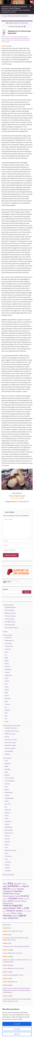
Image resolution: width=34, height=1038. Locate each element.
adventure (18, 884)
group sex (5, 898)
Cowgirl (7, 672)
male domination (8, 903)
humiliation (26, 898)
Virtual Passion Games (11, 627)
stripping (19, 913)
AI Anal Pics (8, 637)
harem (20, 898)
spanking (13, 913)
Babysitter (20, 36)
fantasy (17, 894)
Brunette (7, 666)
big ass (26, 886)
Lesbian (7, 824)
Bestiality (7, 769)
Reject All (17, 1034)
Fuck (6, 684)
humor (5, 901)
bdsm (20, 886)
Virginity (7, 867)
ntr (23, 908)
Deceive (7, 783)
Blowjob (26, 36)
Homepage (4, 16)
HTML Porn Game (10, 734)
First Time (8, 804)
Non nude (7, 698)
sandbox (19, 911)
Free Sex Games (9, 610)
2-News (5, 631)
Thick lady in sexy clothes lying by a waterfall (16, 946)
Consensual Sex (5, 38)
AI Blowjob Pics (9, 640)
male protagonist (12, 905)
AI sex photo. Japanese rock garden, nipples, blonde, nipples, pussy (16, 939)
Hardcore (3, 40)
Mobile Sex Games (10, 613)
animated (12, 886)
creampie (17, 891)
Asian (6, 652)
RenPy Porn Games (10, 742)
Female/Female (9, 798)
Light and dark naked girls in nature (13, 975)
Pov (6, 707)
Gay (6, 807)
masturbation (9, 908)
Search (5, 589)
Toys (6, 859)
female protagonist (8, 896)
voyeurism (13, 918)
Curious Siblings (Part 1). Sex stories (13, 968)
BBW (6, 658)
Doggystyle (8, 675)
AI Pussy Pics (9, 646)
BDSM (6, 661)
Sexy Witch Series (10, 622)
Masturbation (17, 40)
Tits (6, 718)
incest (10, 901)
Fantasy (7, 681)
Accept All (17, 1024)
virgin (5, 918)
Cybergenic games (10, 607)
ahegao (24, 883)
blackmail (13, 889)
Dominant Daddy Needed (16, 26)
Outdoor (7, 704)
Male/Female (10, 40)
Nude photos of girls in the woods (13, 931)
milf (19, 908)
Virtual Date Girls (10, 624)
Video (6, 721)
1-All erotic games (8, 605)
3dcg (10, 883)
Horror (7, 815)
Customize (17, 1029)
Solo (6, 716)
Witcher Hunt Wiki (8, 874)
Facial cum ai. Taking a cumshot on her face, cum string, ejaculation (17, 960)
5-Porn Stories (14, 36)
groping (25, 896)
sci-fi (4, 913)
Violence (7, 865)
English (8, 582)
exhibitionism (8, 894)
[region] (17, 1022)
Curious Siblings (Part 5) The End (12, 953)
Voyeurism (8, 870)
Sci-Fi (6, 847)
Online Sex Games (10, 616)
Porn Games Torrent (11, 739)
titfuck (14, 916)
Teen (2, 41)
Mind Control (8, 833)
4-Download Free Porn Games (11, 725)
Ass (6, 655)
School (27, 40)
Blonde (7, 663)
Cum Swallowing (14, 38)
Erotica (20, 38)
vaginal (22, 915)
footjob (17, 896)
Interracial (8, 821)
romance (10, 910)
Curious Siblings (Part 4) (10, 981)
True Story (7, 41)
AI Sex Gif (8, 649)
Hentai (7, 695)
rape (4, 911)
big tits (6, 889)
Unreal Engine (9, 751)
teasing (7, 915)
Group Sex (8, 810)
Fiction (7, 801)
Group (6, 687)
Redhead (7, 710)
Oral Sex (23, 40)
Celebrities (8, 669)
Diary (6, 786)
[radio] (12, 498)
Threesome (8, 856)
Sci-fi (6, 713)
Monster (7, 836)
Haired (7, 689)
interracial (17, 901)
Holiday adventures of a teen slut (18, 23)
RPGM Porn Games (10, 745)
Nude (6, 701)
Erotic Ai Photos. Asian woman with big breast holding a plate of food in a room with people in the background (16, 990)
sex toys (8, 913)
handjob (12, 898)
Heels (6, 692)
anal (5, 886)
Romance (7, 841)
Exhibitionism (26, 38)
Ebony (6, 678)
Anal (6, 760)
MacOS (7, 736)
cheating (20, 889)
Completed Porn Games (12, 731)
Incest (7, 818)
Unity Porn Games (10, 748)
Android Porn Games (11, 728)
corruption (7, 891)
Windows (7, 754)
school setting (27, 911)
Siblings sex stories (10, 850)
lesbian (23, 901)
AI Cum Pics (8, 643)
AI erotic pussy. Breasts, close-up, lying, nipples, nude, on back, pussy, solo (17, 1000)
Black (6, 772)
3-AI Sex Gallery (7, 635)
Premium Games (9, 619)
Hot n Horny (6, 36)
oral (26, 908)
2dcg (4, 884)
